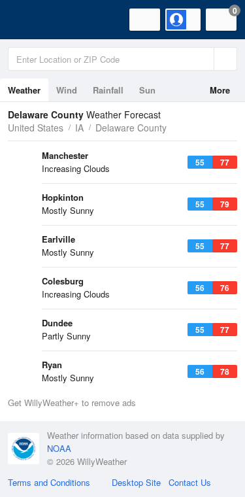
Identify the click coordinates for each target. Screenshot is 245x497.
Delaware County (131, 127)
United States (35, 127)
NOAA (59, 448)
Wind (66, 90)
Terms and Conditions (49, 482)
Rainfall (108, 90)
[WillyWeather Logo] (29, 19)
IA (79, 127)
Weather (24, 90)
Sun (147, 90)
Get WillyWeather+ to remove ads (72, 402)
